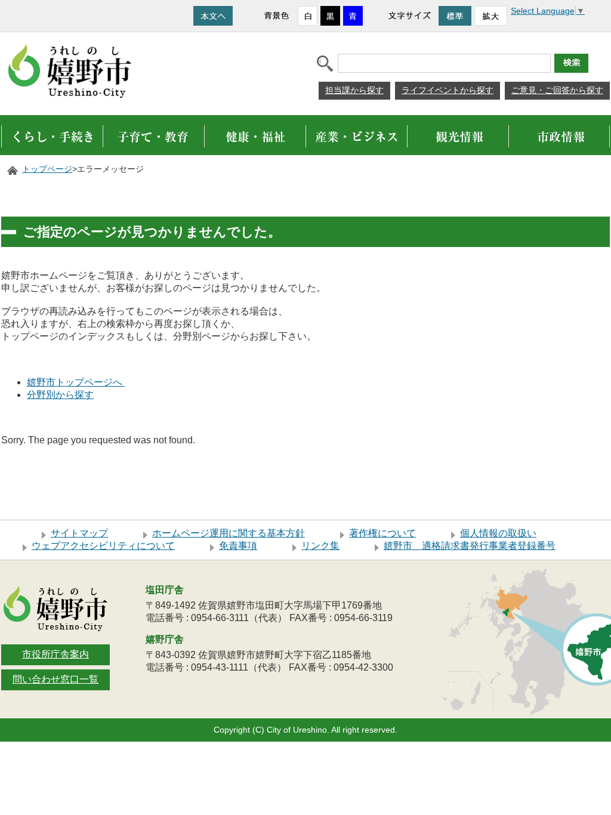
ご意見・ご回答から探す (557, 90)
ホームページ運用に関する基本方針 (228, 533)
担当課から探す (354, 90)
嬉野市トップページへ (76, 382)
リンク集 (320, 546)
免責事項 (238, 546)
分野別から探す (60, 395)
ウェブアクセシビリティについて (103, 546)
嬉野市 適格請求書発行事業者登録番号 (470, 546)
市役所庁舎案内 (55, 654)
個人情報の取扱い (498, 533)
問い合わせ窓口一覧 (55, 679)
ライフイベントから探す (447, 90)
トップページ (47, 169)
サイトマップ (79, 533)
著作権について (382, 533)
